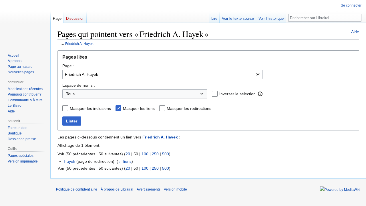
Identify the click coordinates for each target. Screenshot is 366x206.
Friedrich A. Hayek (79, 43)
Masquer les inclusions (90, 108)
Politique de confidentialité (76, 189)
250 (155, 154)
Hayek (69, 161)
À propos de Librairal (117, 189)
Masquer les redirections (189, 108)
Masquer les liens (139, 108)
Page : (68, 66)
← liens (125, 161)
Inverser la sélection (237, 94)
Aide (355, 31)
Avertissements (148, 189)
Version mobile (175, 189)
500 (165, 154)
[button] (260, 93)
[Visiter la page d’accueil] (25, 23)
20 (128, 154)
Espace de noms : (78, 85)
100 (145, 154)
